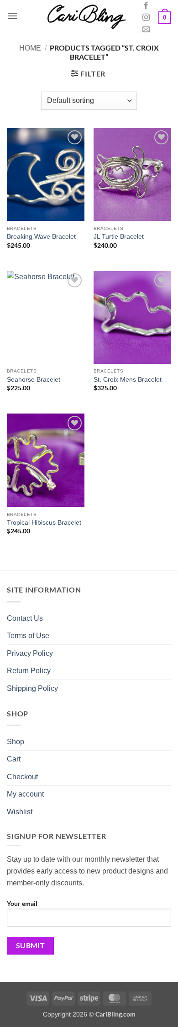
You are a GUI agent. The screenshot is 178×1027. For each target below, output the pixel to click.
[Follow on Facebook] (146, 6)
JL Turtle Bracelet (119, 236)
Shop (15, 742)
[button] (12, 16)
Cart (14, 759)
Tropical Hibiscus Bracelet (44, 522)
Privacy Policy (30, 653)
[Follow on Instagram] (146, 18)
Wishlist (19, 812)
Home (30, 48)
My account (25, 794)
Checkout (22, 777)
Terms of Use (28, 635)
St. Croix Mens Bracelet (128, 379)
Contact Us (25, 618)
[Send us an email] (146, 30)
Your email (22, 903)
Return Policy (29, 670)
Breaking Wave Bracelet (41, 236)
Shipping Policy (32, 688)
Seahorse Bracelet (33, 379)
